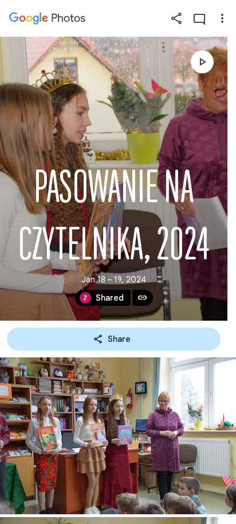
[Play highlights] (202, 62)
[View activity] (199, 18)
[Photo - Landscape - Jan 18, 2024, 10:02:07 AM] (118, 435)
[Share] (176, 18)
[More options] (222, 18)
